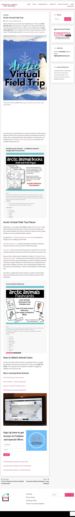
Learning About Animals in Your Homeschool (17, 466)
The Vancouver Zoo (9, 244)
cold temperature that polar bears (23, 139)
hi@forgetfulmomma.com (62, 56)
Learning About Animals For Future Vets (15, 461)
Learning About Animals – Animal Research (16, 470)
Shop (72, 4)
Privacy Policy (30, 497)
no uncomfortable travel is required (34, 32)
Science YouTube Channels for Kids (14, 386)
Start (34, 4)
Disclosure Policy (31, 500)
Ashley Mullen (18, 21)
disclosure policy (33, 103)
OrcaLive (6, 250)
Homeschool (42, 4)
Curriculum (5, 14)
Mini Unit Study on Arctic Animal (13, 377)
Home (28, 4)
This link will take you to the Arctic (23, 237)
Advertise (70, 6)
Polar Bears (37, 227)
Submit (6, 454)
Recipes (52, 4)
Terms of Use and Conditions (35, 503)
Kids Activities (62, 4)
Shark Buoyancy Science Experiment (14, 390)
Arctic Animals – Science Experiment (14, 382)
